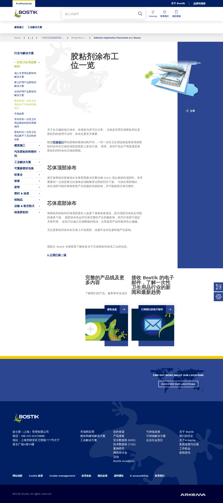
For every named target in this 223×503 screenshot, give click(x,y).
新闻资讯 (184, 452)
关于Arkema (187, 440)
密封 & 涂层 (21, 193)
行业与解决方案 (24, 53)
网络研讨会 (120, 452)
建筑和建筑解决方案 (92, 436)
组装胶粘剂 (21, 212)
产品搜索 (118, 436)
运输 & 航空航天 (24, 206)
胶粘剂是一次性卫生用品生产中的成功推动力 (25, 104)
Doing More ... (78, 38)
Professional (24, 3)
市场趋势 (19, 113)
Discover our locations (178, 384)
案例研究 (118, 448)
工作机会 (184, 448)
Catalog (153, 16)
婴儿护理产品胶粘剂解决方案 (25, 84)
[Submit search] (140, 14)
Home (17, 38)
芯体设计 (58, 142)
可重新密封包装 (24, 168)
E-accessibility (139, 475)
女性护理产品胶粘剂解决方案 (25, 93)
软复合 (18, 174)
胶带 (17, 187)
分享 (192, 110)
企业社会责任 (154, 440)
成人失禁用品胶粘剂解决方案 (25, 75)
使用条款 (86, 475)
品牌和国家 (199, 3)
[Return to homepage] (28, 14)
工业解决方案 (35, 27)
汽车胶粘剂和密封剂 (25, 153)
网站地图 (17, 475)
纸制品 (18, 199)
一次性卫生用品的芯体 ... (52, 38)
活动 (116, 456)
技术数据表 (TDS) (124, 444)
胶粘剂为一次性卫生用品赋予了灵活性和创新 (25, 136)
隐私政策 (102, 475)
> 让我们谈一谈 (56, 255)
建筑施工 (19, 27)
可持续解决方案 (156, 436)
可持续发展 (153, 431)
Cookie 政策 (36, 475)
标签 (17, 181)
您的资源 (176, 16)
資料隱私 (119, 475)
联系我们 (164, 16)
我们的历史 (186, 436)
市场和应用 (87, 431)
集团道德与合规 (189, 444)
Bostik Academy (123, 461)
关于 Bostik (178, 3)
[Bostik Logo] (29, 424)
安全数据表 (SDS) (124, 440)
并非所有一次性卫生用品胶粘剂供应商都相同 (25, 123)
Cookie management (62, 475)
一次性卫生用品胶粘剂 (25, 64)
